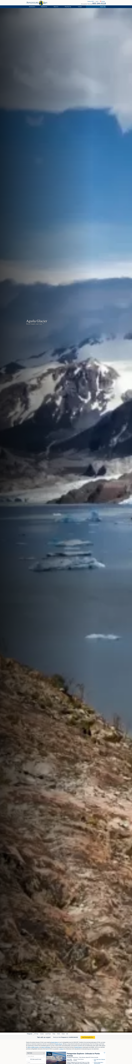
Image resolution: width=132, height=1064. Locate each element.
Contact (80, 6)
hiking (29, 1047)
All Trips (36, 1033)
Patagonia (29, 1033)
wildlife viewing (35, 1047)
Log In (97, 1)
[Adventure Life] (36, 2)
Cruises (42, 1033)
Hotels (58, 1033)
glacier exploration (45, 1047)
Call (73, 1037)
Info (67, 1033)
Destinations (32, 6)
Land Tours (48, 1033)
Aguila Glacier (54, 1042)
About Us (56, 6)
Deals (63, 1033)
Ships (53, 1033)
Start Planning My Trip (87, 1037)
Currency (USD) (90, 1)
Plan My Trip (68, 6)
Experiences (44, 6)
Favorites (103, 1)
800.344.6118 (99, 3)
